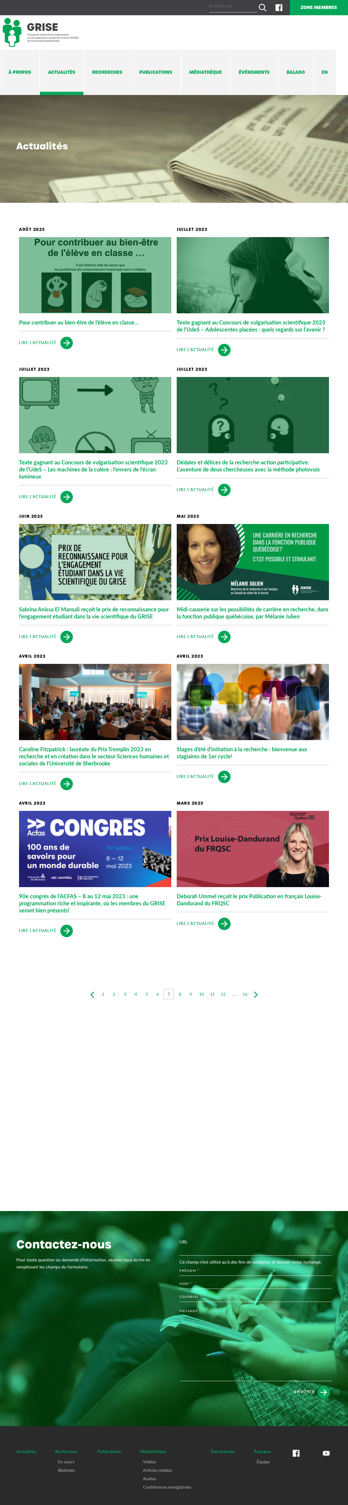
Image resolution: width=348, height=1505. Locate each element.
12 (223, 994)
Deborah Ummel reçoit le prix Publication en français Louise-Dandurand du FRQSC (249, 899)
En (325, 72)
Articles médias (157, 1470)
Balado (296, 72)
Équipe (263, 1461)
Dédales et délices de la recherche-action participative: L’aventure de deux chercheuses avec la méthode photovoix (248, 465)
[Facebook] (279, 7)
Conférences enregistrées (167, 1487)
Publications (155, 72)
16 (245, 994)
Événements (254, 72)
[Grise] (41, 32)
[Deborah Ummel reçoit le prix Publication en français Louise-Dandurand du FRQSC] (253, 849)
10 (201, 994)
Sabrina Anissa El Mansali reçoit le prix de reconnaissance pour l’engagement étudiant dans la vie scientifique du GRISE (94, 612)
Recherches (107, 72)
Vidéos (149, 1461)
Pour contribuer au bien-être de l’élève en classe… (78, 322)
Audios (149, 1478)
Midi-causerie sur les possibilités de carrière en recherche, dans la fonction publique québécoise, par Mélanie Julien (252, 612)
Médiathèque (205, 72)
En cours (66, 1461)
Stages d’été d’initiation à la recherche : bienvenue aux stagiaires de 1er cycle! (242, 752)
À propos (19, 72)
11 (212, 994)
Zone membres (319, 7)
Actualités (61, 72)
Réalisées (66, 1470)
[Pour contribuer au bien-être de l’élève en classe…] (95, 275)
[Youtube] (326, 1459)
